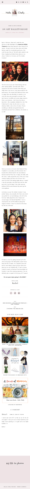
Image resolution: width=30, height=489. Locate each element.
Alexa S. (4, 414)
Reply (3, 426)
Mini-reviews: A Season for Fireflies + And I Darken (15, 303)
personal (21, 32)
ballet (9, 32)
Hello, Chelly (8, 486)
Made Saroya (21, 486)
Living (13, 32)
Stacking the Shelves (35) (15, 307)
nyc (17, 32)
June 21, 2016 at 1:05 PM (17, 414)
